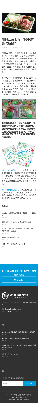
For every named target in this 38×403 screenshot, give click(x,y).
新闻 (16, 48)
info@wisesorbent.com (13, 309)
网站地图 (26, 400)
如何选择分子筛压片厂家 (10, 237)
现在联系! (19, 279)
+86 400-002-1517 (11, 311)
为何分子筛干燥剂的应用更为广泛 (13, 244)
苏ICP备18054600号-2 (19, 397)
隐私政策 (19, 400)
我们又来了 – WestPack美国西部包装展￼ (16, 222)
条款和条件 (12, 400)
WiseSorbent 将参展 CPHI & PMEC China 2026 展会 (18, 332)
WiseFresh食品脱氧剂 (11, 170)
